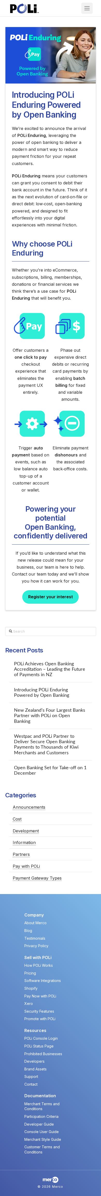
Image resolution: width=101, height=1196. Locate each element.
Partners (21, 854)
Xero (28, 1003)
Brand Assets (35, 1069)
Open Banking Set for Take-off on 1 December (50, 770)
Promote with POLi (39, 1019)
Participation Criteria (41, 1116)
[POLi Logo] (24, 8)
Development (26, 830)
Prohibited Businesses (43, 1054)
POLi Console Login (41, 1038)
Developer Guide (39, 1124)
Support (31, 1076)
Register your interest (50, 596)
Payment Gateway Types (37, 878)
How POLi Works (38, 965)
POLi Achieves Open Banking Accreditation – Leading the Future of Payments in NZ (49, 669)
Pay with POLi (26, 866)
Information (24, 842)
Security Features (39, 1011)
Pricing (30, 973)
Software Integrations (42, 980)
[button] (87, 8)
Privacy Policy (36, 946)
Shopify (31, 988)
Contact (31, 1084)
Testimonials (34, 938)
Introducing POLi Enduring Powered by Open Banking (41, 693)
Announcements (29, 807)
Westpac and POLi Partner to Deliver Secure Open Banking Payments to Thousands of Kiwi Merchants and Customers (46, 744)
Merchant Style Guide (42, 1139)
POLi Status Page (39, 1046)
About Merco (35, 923)
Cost (17, 819)
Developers (34, 1061)
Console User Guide (41, 1131)
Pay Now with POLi (40, 996)
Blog (28, 930)
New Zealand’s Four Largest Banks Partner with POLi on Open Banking (49, 715)
